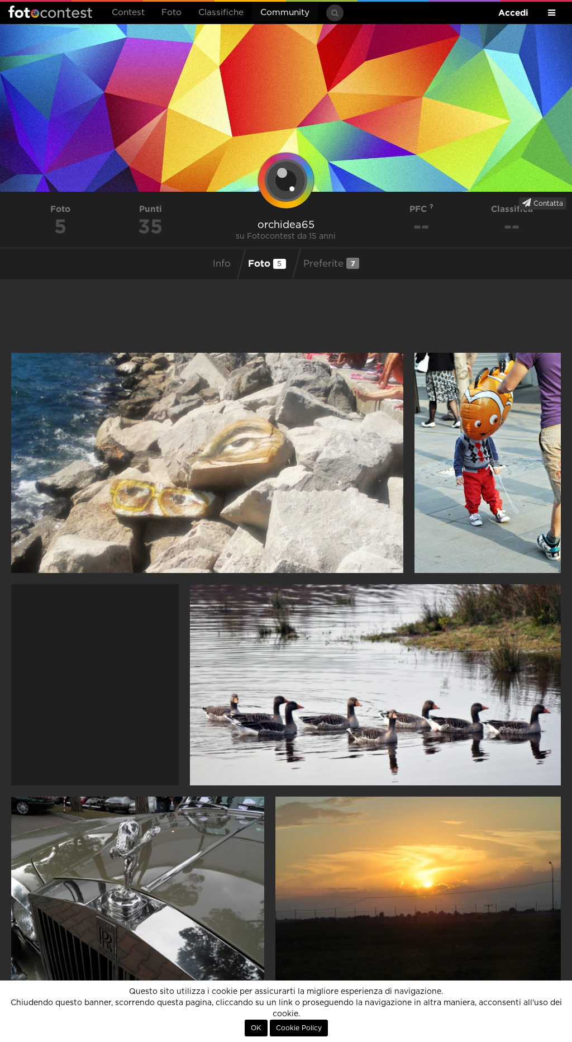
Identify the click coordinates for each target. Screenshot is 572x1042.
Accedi (513, 12)
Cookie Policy (299, 1028)
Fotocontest (50, 11)
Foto (171, 12)
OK (256, 1028)
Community (284, 12)
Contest (128, 12)
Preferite (329, 263)
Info (222, 263)
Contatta (547, 203)
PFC (419, 209)
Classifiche (221, 12)
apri (207, 463)
